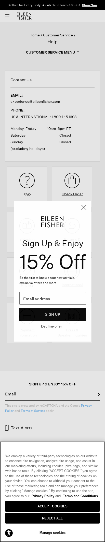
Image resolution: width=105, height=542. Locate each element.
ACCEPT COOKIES (52, 506)
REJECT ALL (52, 518)
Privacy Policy (46, 496)
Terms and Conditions (80, 496)
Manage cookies (52, 533)
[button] (9, 532)
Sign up (52, 314)
